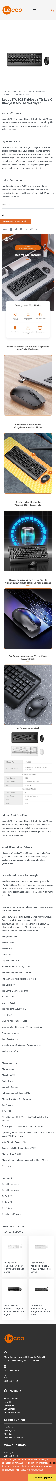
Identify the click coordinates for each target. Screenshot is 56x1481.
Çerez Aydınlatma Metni (31, 1470)
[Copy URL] (37, 229)
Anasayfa (5, 91)
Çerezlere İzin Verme (14, 1477)
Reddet (51, 1463)
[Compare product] (3, 215)
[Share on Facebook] (16, 229)
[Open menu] (34, 10)
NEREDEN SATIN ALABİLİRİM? (15, 221)
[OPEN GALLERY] (28, 59)
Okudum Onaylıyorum (42, 1477)
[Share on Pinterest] (26, 229)
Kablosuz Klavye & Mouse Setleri (15, 94)
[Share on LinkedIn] (21, 229)
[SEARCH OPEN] (52, 10)
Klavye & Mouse (19, 91)
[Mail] (31, 229)
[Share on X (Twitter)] (11, 229)
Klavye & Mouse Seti (37, 91)
